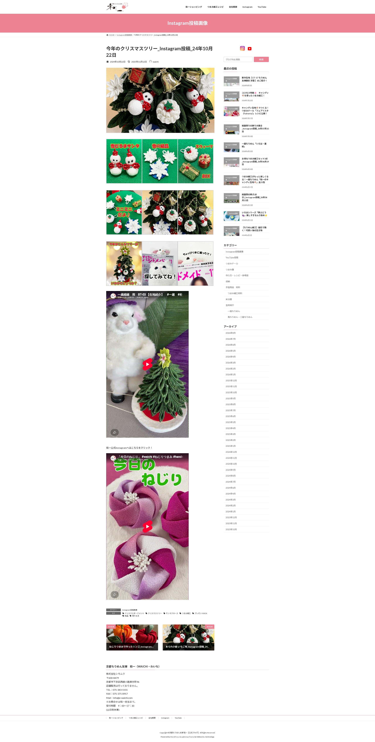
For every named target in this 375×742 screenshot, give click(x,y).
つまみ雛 (230, 269)
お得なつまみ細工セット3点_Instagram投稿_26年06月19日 (255, 161)
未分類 (229, 299)
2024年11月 (231, 458)
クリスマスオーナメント (134, 613)
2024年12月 (231, 452)
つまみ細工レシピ (136, 718)
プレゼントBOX (201, 613)
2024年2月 (231, 505)
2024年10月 (231, 464)
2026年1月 (231, 374)
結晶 (126, 616)
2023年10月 (231, 529)
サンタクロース (172, 613)
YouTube (178, 718)
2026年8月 (231, 333)
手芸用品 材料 (233, 287)
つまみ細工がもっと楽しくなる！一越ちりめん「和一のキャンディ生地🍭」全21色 (255, 179)
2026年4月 (231, 356)
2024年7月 (231, 481)
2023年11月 (231, 523)
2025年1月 (231, 446)
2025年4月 (231, 428)
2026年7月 (231, 338)
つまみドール (232, 263)
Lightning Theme (187, 737)
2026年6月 (231, 344)
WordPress (174, 737)
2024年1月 (231, 511)
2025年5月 (231, 422)
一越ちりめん (234, 311)
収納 (228, 281)
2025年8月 (231, 404)
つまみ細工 (186, 613)
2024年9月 (231, 469)
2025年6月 (231, 416)
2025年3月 (231, 434)
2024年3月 (231, 499)
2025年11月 (231, 386)
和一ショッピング (116, 718)
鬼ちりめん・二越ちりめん (240, 317)
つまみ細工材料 (235, 293)
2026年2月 (231, 368)
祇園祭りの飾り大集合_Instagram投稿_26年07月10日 (255, 128)
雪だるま (135, 616)
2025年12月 (231, 380)
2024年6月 (231, 487)
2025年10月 (231, 392)
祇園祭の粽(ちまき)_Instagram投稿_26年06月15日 (254, 197)
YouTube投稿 (232, 257)
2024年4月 (231, 493)
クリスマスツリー (155, 613)
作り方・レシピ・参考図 (237, 275)
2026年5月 (231, 350)
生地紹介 (230, 305)
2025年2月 (231, 440)
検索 (261, 59)
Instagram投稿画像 (129, 610)
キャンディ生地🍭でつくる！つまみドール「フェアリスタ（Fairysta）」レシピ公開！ (255, 110)
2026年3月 (231, 362)
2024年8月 (231, 475)
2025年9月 (231, 398)
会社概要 (152, 718)
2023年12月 (231, 517)
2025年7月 (231, 410)
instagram (165, 718)
